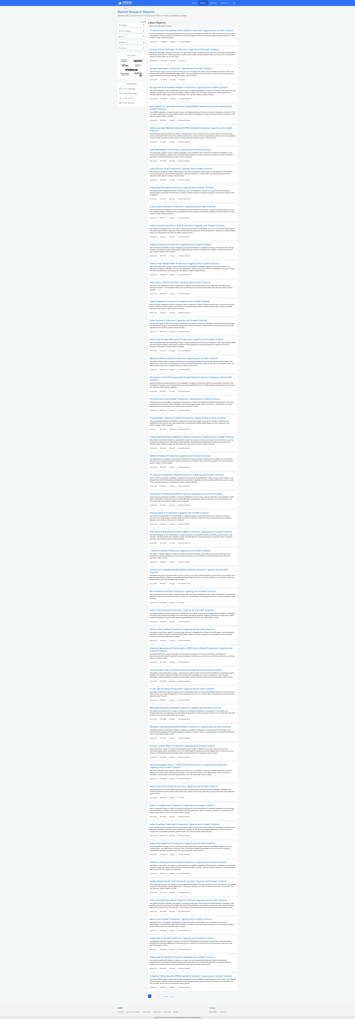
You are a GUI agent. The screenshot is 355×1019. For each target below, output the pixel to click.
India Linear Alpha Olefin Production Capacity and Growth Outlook (184, 263)
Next (166, 996)
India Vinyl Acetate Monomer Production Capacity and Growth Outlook (186, 339)
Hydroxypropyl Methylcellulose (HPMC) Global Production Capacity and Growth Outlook (191, 129)
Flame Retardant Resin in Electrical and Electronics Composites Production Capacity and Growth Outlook (188, 766)
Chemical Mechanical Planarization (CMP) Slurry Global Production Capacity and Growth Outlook (191, 649)
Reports (203, 3)
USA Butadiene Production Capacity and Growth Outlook (179, 512)
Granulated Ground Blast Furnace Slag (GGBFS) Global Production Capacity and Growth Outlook (191, 108)
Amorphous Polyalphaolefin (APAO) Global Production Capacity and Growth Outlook (189, 571)
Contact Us (224, 3)
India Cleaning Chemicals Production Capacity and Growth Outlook (184, 824)
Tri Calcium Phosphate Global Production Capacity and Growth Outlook (187, 474)
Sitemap (175, 1012)
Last (171, 996)
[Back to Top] (350, 1003)
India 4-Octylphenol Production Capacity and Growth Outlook (182, 805)
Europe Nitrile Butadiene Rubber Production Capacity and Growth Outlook (188, 87)
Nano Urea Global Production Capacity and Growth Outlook (181, 919)
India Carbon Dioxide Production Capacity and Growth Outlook (182, 206)
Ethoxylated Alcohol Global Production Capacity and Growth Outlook (185, 707)
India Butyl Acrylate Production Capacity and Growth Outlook (181, 187)
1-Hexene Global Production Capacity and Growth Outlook (180, 550)
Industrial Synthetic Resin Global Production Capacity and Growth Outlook (188, 900)
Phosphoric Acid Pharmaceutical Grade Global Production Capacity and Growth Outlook (191, 378)
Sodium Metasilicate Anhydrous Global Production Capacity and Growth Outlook (192, 436)
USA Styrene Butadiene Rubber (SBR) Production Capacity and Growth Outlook (191, 531)
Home (194, 3)
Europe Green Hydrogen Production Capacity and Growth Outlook (184, 49)
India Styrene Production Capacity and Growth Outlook (178, 320)
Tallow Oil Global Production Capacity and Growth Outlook (180, 455)
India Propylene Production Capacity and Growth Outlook (180, 301)
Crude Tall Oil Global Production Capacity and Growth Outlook (182, 688)
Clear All (143, 22)
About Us (213, 3)
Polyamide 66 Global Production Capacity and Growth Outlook (182, 957)
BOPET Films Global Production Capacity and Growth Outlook (181, 610)
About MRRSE (213, 1012)
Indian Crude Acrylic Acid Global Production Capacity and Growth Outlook (188, 862)
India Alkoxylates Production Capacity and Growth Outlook (180, 149)
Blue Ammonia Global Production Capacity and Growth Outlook (183, 591)
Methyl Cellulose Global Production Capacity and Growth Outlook (184, 358)
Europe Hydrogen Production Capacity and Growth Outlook (181, 68)
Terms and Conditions (133, 1012)
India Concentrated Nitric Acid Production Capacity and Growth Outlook (187, 225)
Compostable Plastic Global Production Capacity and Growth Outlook (186, 669)
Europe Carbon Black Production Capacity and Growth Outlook (182, 745)
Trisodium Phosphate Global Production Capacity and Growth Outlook (186, 493)
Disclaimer (121, 1012)
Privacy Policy (146, 1012)
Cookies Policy (157, 1012)
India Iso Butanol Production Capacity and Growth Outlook (180, 244)
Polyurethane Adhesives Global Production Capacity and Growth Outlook (188, 417)
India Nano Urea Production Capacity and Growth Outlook (180, 282)
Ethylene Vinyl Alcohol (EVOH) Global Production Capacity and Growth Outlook (190, 726)
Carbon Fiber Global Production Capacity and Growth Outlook (182, 629)
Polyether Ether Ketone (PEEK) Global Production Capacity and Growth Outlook (191, 975)
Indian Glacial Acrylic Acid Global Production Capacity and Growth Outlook (188, 881)
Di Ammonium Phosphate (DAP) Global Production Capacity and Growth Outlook (192, 30)
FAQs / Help (167, 1012)
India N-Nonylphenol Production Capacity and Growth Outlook (182, 843)
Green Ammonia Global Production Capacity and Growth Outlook (183, 786)
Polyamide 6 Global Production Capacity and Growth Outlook (181, 938)
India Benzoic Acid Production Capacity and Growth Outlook (181, 168)
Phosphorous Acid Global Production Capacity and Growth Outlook (185, 398)
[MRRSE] (125, 3)
